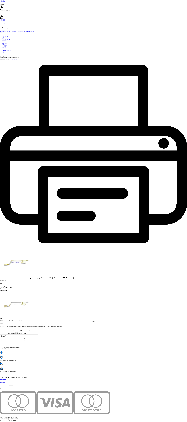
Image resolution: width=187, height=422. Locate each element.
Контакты (25, 31)
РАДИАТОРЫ (4, 49)
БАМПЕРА (4, 37)
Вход (5, 23)
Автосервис (6, 31)
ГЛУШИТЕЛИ (4, 43)
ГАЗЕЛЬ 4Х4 (4, 40)
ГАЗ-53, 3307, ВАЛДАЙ (6, 39)
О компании (2, 31)
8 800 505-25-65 (2, 1)
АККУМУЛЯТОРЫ (5, 36)
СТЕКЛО (3, 51)
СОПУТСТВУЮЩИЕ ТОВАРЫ (7, 50)
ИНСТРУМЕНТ (4, 45)
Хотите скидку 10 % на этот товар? (6, 287)
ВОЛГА (3, 38)
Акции (16, 31)
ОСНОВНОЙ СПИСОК (6, 48)
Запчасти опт (10, 31)
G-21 (3, 35)
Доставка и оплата (21, 31)
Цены (14, 31)
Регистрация (2, 23)
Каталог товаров (3, 30)
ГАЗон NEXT (4, 42)
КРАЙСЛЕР (4, 47)
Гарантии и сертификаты (31, 31)
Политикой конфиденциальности (71, 386)
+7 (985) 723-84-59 (3, 0)
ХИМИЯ (3, 52)
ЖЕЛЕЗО (3, 44)
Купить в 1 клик (2, 286)
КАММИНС (4, 46)
